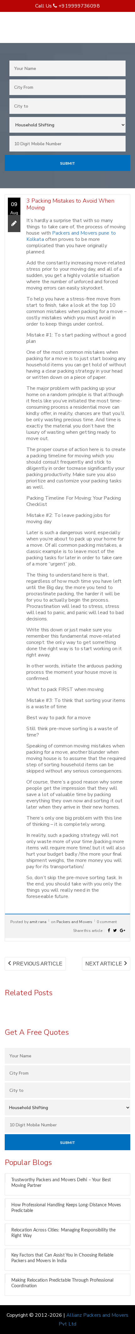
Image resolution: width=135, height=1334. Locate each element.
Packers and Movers (74, 921)
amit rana (38, 921)
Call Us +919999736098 (67, 6)
